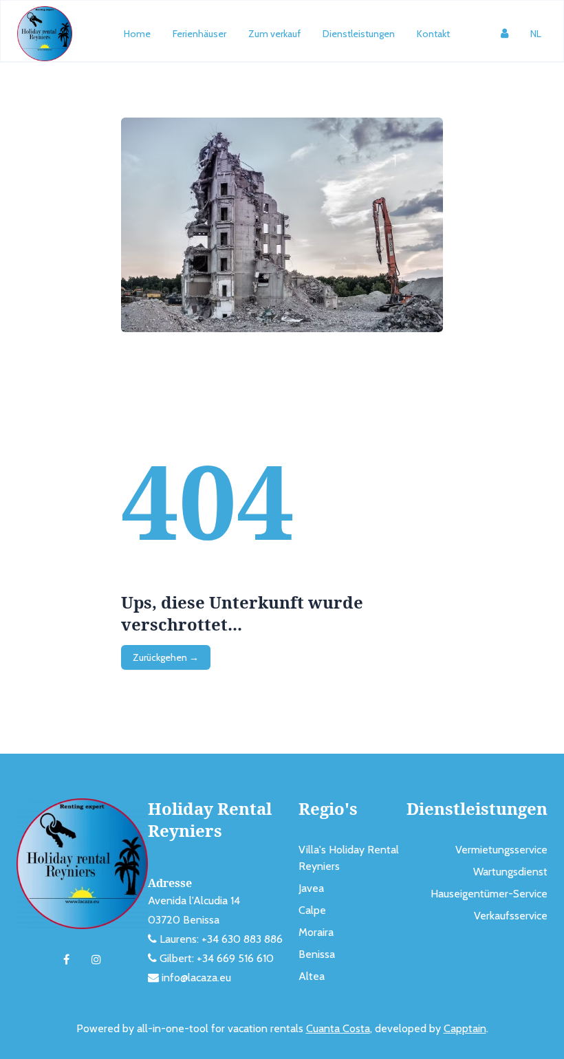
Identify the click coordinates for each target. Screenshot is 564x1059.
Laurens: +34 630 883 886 (221, 939)
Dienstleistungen (359, 34)
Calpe (312, 910)
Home (137, 34)
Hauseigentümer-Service (489, 893)
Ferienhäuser (199, 34)
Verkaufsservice (510, 915)
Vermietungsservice (501, 849)
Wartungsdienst (510, 871)
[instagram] (96, 960)
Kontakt (433, 34)
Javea (311, 888)
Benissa (317, 954)
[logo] (44, 33)
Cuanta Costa (338, 1028)
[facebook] (66, 960)
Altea (312, 976)
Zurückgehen (166, 657)
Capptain (465, 1028)
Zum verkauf (274, 34)
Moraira (316, 932)
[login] (504, 33)
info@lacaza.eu (196, 977)
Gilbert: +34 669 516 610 (217, 958)
